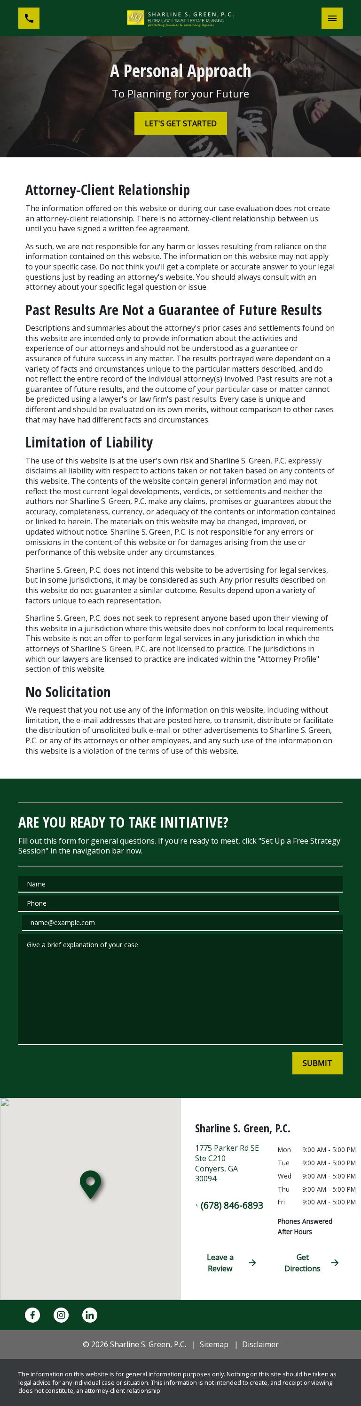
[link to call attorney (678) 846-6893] (28, 18)
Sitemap (214, 1344)
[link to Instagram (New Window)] (61, 1315)
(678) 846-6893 (232, 1205)
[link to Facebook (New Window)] (32, 1315)
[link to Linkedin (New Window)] (89, 1315)
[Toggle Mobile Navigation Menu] (332, 18)
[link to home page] (180, 18)
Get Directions (302, 1263)
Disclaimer (260, 1344)
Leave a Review (220, 1263)
